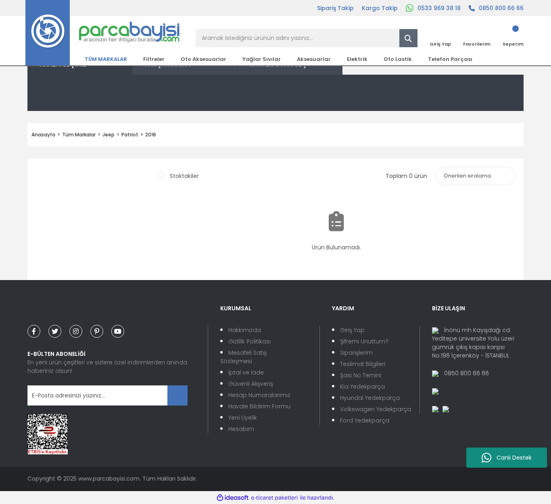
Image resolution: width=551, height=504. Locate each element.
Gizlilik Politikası (249, 341)
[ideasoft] (233, 498)
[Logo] (102, 32)
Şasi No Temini (360, 375)
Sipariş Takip (335, 8)
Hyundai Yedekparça (370, 398)
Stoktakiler (184, 176)
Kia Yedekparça (362, 387)
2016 (150, 134)
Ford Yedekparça (364, 420)
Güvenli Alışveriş (250, 384)
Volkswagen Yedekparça (375, 409)
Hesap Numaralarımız (259, 395)
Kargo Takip (380, 8)
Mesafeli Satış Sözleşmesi (243, 357)
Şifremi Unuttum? (364, 341)
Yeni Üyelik (242, 418)
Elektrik (357, 59)
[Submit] (177, 395)
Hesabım (241, 429)
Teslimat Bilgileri (362, 364)
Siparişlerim (356, 353)
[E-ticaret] (274, 498)
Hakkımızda (244, 330)
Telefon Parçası (450, 59)
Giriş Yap (352, 330)
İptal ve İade (246, 372)
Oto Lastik (398, 59)
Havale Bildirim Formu (259, 406)
